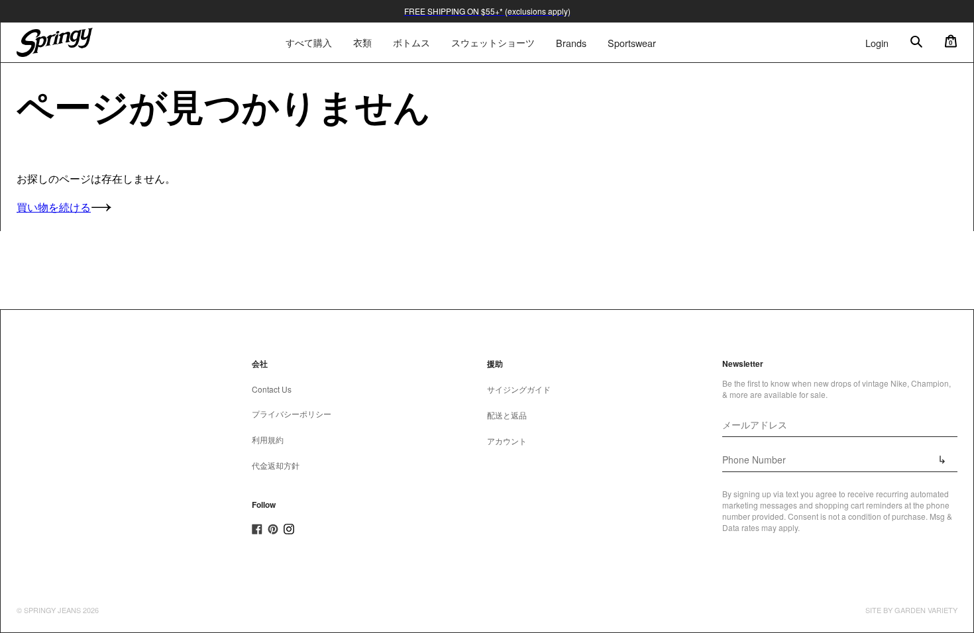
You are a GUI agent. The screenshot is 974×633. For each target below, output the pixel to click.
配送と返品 (507, 414)
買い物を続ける (54, 207)
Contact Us (272, 389)
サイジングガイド (519, 389)
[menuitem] (362, 42)
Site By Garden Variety (911, 610)
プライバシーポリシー (291, 413)
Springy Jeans (52, 610)
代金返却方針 (275, 465)
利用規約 (268, 439)
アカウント (507, 440)
